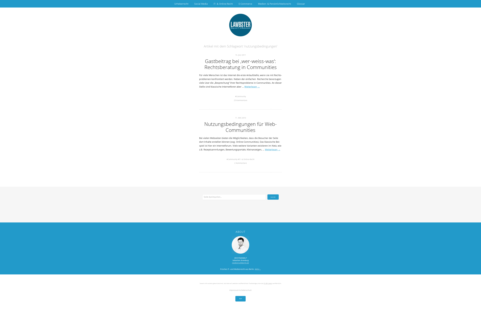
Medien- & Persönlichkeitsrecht (274, 3)
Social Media (201, 3)
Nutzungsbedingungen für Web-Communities (240, 126)
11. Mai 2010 (240, 118)
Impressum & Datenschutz (240, 290)
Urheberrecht (181, 3)
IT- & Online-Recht (223, 3)
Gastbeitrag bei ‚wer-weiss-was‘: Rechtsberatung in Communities (240, 64)
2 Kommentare (240, 163)
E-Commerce (245, 3)
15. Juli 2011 (240, 55)
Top (240, 299)
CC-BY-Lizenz (268, 283)
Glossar (301, 3)
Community (241, 96)
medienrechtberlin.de (240, 263)
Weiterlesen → (252, 86)
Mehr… (258, 269)
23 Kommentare (240, 100)
